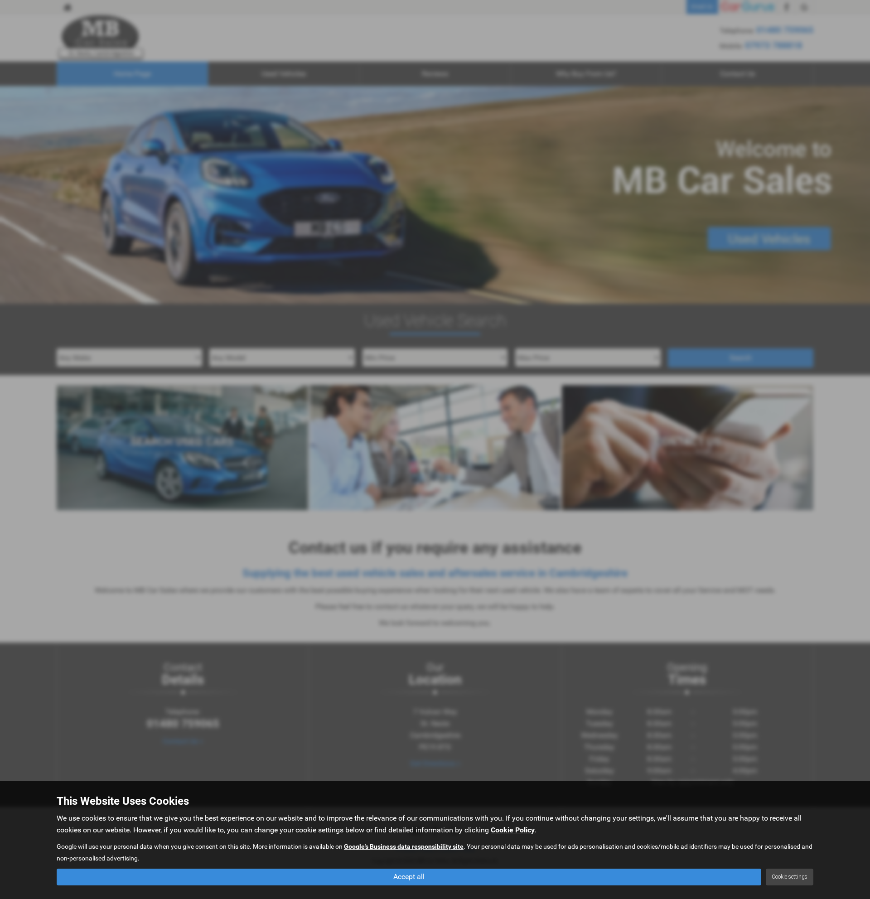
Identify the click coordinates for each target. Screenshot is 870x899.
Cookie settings (789, 877)
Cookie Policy (513, 830)
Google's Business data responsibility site (404, 846)
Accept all (409, 876)
